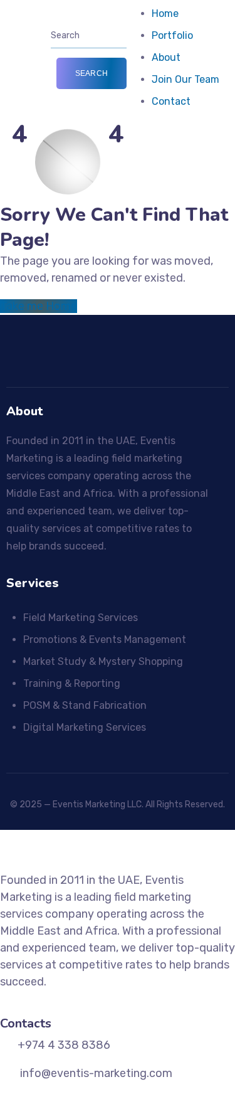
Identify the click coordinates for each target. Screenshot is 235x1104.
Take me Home (38, 306)
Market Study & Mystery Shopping (103, 661)
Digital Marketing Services (84, 727)
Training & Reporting (71, 683)
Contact (171, 101)
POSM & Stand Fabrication (85, 705)
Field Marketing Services (80, 618)
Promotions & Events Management (104, 639)
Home (165, 13)
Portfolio (172, 35)
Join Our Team (185, 79)
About (166, 57)
